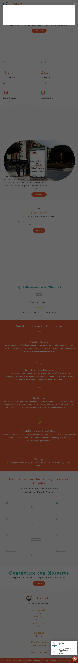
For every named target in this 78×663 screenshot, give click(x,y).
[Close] (74, 4)
